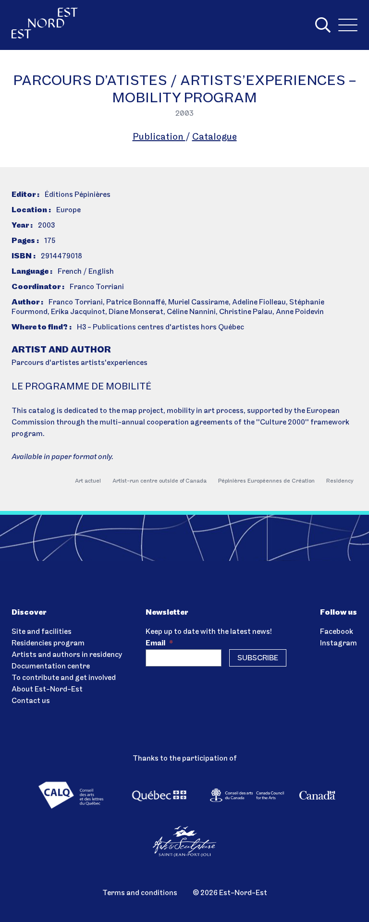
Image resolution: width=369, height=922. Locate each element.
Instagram (338, 643)
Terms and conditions (139, 893)
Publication (159, 137)
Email (159, 643)
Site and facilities (42, 632)
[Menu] (347, 25)
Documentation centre (51, 666)
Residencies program (48, 643)
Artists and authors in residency (67, 655)
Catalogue (214, 137)
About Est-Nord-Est (47, 689)
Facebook (336, 632)
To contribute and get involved (64, 678)
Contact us (31, 701)
